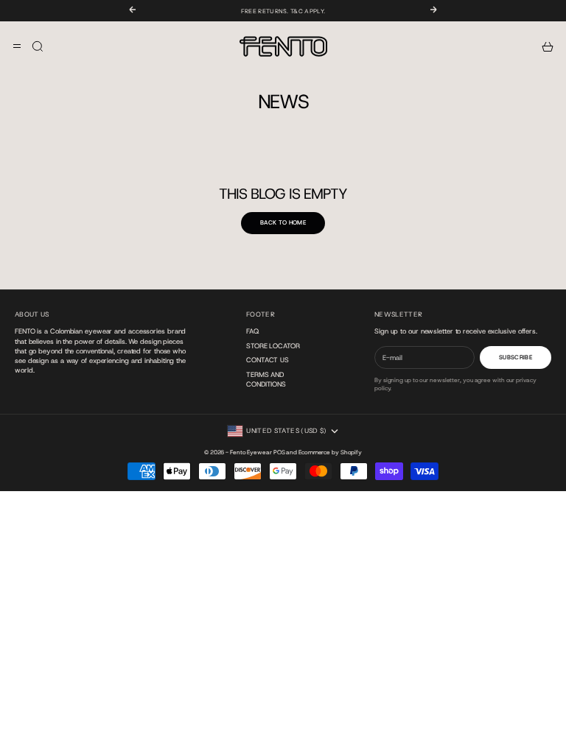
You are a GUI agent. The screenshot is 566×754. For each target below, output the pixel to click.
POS (279, 452)
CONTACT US (267, 359)
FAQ (252, 331)
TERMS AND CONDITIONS (266, 379)
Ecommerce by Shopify (330, 452)
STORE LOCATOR (273, 345)
